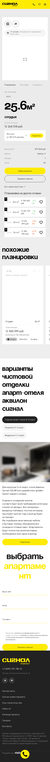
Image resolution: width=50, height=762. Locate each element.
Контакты (7, 726)
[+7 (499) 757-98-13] (34, 4)
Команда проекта (10, 714)
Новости (6, 708)
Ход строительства (12, 703)
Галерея (6, 720)
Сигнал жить (8, 691)
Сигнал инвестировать (13, 697)
